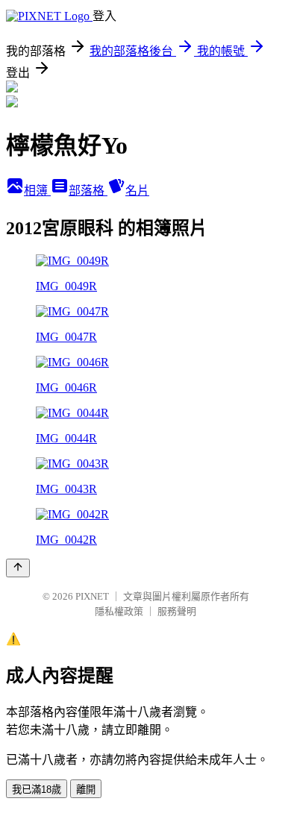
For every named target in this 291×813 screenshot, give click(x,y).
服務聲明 (176, 611)
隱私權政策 (119, 611)
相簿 (37, 190)
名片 (137, 190)
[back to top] (18, 568)
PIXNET (92, 596)
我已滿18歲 (36, 789)
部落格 (88, 190)
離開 (86, 789)
